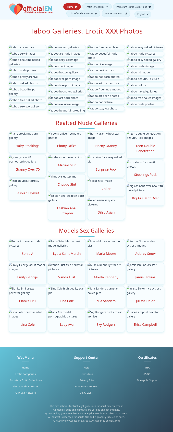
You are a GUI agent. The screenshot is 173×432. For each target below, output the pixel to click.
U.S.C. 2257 (86, 392)
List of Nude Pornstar (82, 13)
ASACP (147, 374)
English (141, 14)
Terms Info (86, 374)
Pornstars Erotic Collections (132, 6)
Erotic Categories (95, 6)
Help (86, 367)
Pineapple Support (147, 380)
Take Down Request (86, 386)
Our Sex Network (114, 13)
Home (70, 6)
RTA (147, 367)
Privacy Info (87, 380)
